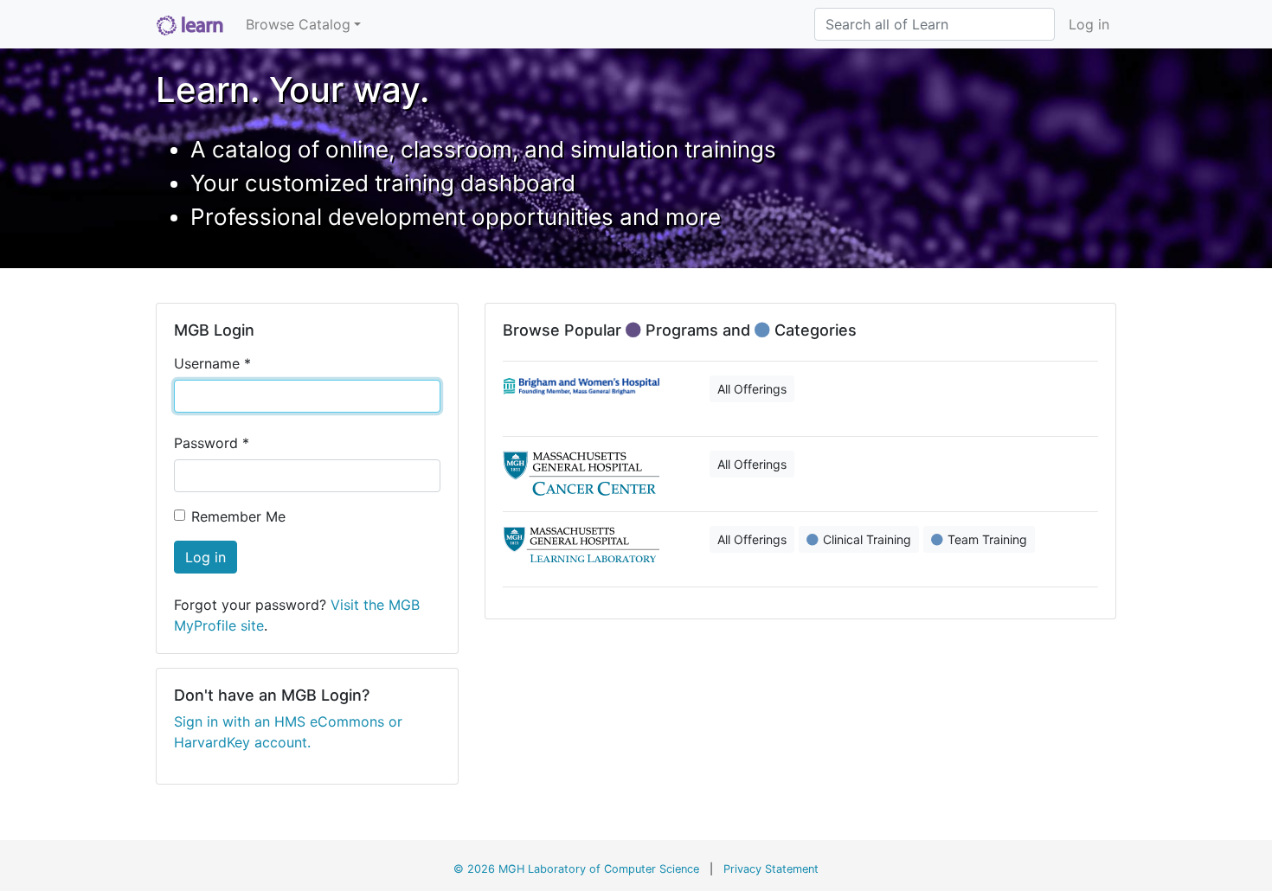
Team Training (987, 539)
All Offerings (752, 388)
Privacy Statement (771, 868)
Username (212, 363)
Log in (1089, 24)
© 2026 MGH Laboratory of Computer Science (576, 868)
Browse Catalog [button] (298, 24)
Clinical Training (867, 539)
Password (211, 443)
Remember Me (238, 516)
